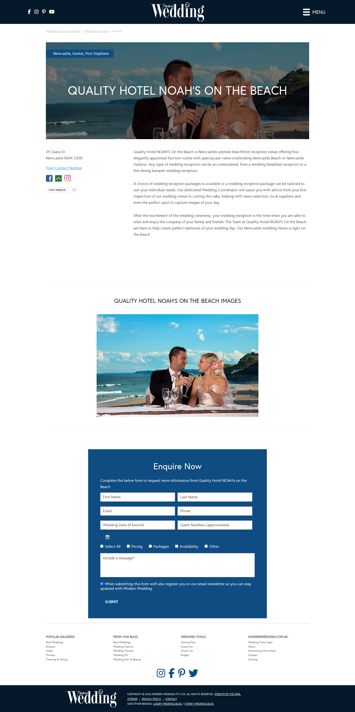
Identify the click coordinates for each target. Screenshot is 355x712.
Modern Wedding (91, 699)
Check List (187, 650)
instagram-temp (67, 178)
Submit (111, 601)
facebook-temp (49, 178)
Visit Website (57, 190)
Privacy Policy (151, 699)
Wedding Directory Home (63, 31)
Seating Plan (188, 642)
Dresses (50, 646)
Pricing (136, 546)
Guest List (187, 646)
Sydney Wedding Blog (199, 703)
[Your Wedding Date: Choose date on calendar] (107, 537)
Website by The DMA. (227, 694)
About (251, 646)
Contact (252, 655)
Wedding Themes (123, 650)
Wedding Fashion (123, 646)
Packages (161, 546)
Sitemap (253, 659)
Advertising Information (262, 650)
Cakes (49, 650)
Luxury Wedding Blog (167, 703)
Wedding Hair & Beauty (127, 659)
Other (214, 546)
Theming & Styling (57, 659)
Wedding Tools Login (260, 642)
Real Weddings (54, 642)
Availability (189, 546)
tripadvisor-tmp (58, 178)
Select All (113, 546)
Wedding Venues (96, 31)
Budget (185, 655)
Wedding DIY (120, 655)
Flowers (50, 655)
